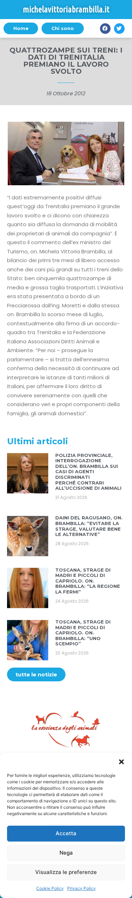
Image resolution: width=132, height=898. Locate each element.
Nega (66, 852)
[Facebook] (105, 28)
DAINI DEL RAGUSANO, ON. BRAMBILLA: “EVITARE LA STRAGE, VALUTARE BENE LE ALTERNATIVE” (88, 526)
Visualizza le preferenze (66, 872)
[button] (121, 761)
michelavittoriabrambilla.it (66, 9)
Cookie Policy (50, 888)
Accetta (66, 833)
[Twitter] (119, 28)
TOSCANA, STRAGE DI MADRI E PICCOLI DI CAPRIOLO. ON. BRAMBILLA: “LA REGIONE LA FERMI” (87, 581)
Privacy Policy (81, 888)
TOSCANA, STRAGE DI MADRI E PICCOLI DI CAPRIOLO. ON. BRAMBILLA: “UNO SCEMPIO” (83, 632)
